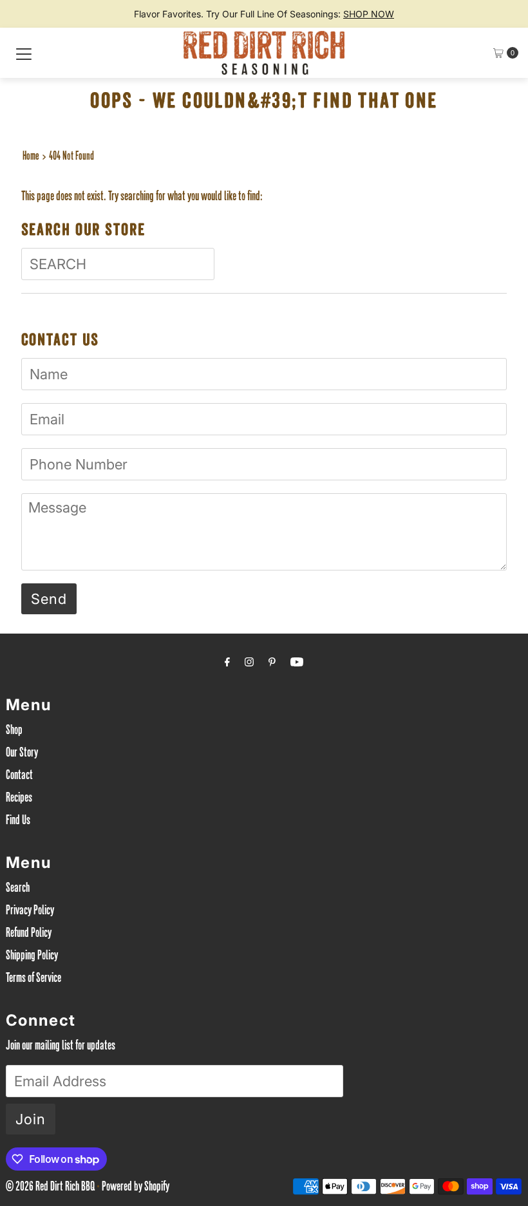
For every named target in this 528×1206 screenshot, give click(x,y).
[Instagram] (249, 664)
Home (31, 157)
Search (18, 889)
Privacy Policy (30, 912)
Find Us (18, 822)
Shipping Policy (32, 957)
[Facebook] (227, 664)
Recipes (19, 799)
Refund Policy (29, 934)
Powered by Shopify (135, 1188)
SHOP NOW (368, 13)
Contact (19, 776)
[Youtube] (296, 664)
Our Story (22, 754)
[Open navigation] (23, 52)
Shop (14, 731)
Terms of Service (33, 979)
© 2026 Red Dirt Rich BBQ (50, 1188)
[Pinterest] (272, 664)
